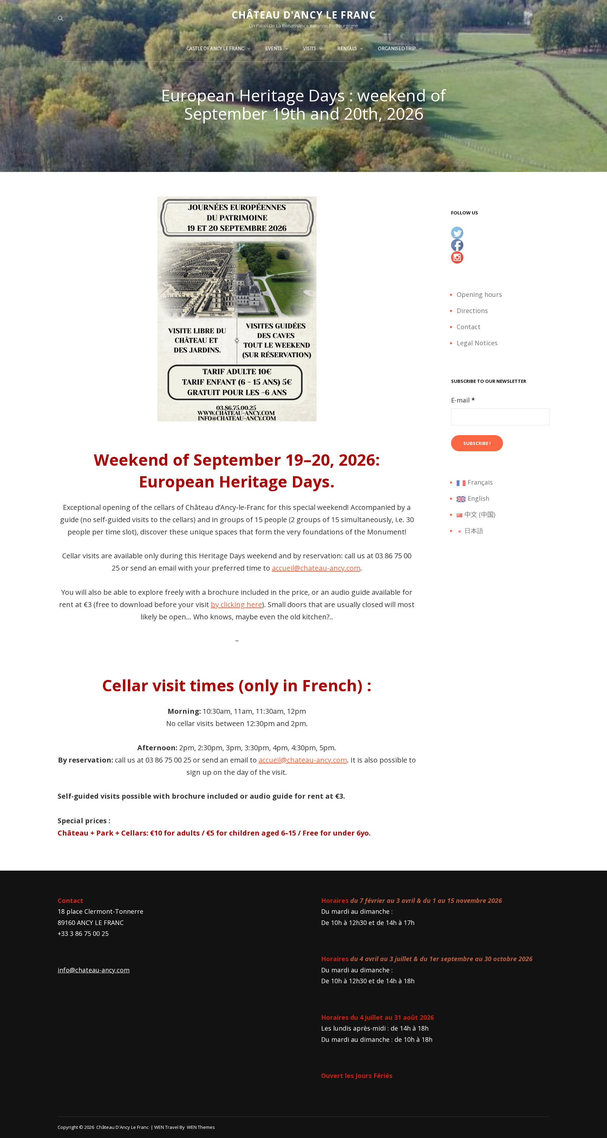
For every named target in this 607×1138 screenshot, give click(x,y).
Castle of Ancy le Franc (215, 48)
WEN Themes (201, 1127)
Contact (469, 326)
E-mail (463, 400)
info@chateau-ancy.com (94, 970)
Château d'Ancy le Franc (303, 14)
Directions (472, 310)
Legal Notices (477, 343)
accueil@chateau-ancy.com (316, 568)
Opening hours (479, 294)
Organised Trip (397, 48)
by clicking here (236, 604)
